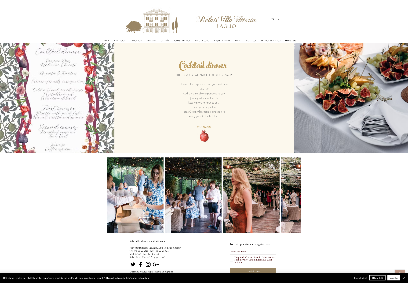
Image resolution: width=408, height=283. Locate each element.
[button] (182, 40)
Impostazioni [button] (360, 277)
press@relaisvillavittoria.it (197, 111)
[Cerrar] (404, 277)
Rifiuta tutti (377, 277)
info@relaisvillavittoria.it (147, 254)
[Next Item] (295, 195)
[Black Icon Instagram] (148, 264)
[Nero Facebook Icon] (140, 264)
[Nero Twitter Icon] (133, 264)
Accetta (394, 277)
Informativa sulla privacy (138, 277)
